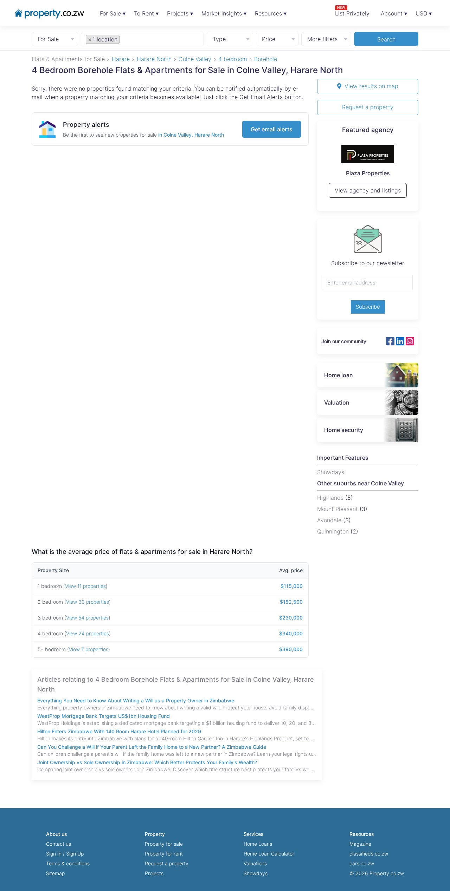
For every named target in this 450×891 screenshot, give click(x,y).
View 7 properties (88, 649)
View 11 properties (85, 586)
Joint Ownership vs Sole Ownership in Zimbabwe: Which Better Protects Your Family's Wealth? (147, 762)
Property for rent (164, 854)
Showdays (256, 873)
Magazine (360, 844)
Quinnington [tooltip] (334, 531)
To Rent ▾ (146, 13)
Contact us (58, 844)
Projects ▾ (180, 13)
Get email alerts (271, 129)
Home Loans (258, 844)
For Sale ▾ (113, 13)
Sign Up (75, 854)
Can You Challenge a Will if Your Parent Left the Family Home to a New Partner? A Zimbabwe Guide (151, 747)
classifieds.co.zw (368, 854)
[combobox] (142, 38)
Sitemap (55, 873)
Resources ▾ (271, 13)
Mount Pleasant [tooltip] (338, 508)
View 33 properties (87, 602)
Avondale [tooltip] (330, 520)
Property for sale (164, 844)
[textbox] (129, 38)
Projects (154, 873)
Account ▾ (394, 13)
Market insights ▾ (223, 13)
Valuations (255, 863)
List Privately (352, 11)
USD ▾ (424, 13)
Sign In (54, 854)
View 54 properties (87, 618)
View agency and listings (368, 190)
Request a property (367, 107)
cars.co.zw (361, 863)
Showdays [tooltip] (330, 472)
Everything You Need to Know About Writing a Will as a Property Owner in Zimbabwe (135, 700)
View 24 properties (87, 633)
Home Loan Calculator (269, 854)
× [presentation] (90, 39)
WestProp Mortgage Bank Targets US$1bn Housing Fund (103, 716)
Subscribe (368, 306)
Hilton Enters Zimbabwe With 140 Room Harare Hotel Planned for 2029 (119, 731)
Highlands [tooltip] (331, 497)
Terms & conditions (68, 863)
